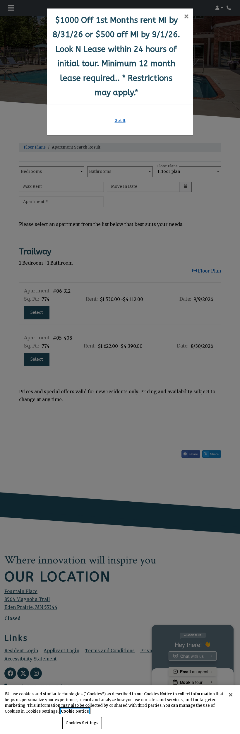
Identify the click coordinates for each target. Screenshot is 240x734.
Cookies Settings (82, 723)
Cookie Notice (75, 711)
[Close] (230, 694)
